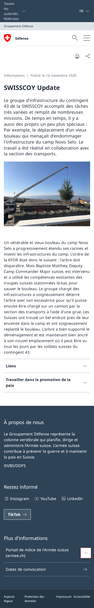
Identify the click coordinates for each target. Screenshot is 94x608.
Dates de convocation (26, 569)
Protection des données (34, 599)
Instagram (19, 498)
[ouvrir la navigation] (87, 38)
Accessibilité (82, 597)
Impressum (64, 597)
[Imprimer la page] (77, 56)
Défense (21, 38)
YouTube (48, 498)
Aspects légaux (9, 599)
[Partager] (87, 56)
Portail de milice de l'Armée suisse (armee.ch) (37, 552)
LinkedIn (75, 498)
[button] (86, 553)
